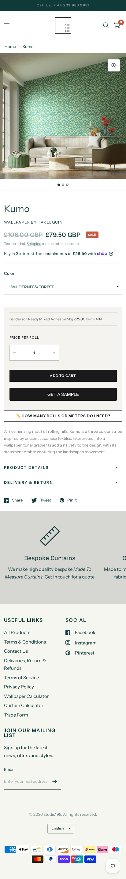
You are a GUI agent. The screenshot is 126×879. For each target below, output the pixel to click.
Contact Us (16, 651)
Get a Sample (63, 394)
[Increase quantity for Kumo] (54, 352)
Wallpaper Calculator (26, 696)
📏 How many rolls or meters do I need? (63, 416)
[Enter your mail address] (55, 782)
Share (17, 500)
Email (9, 769)
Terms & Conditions (25, 642)
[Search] (106, 25)
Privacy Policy (19, 687)
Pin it (72, 500)
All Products (17, 632)
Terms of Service (21, 677)
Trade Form (16, 715)
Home (10, 46)
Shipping (34, 243)
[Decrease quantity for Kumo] (14, 352)
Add (98, 319)
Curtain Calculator (23, 705)
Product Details (26, 467)
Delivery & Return (29, 482)
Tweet (45, 500)
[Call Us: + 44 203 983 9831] (63, 5)
